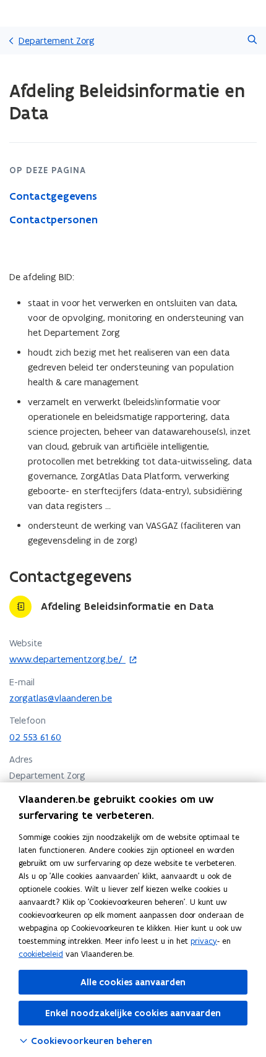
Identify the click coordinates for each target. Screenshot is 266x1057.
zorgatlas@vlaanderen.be (60, 698)
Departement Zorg (57, 40)
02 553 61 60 (35, 737)
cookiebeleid (41, 954)
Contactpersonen (53, 219)
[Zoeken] (252, 40)
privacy (204, 941)
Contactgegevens (53, 196)
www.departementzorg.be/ (67, 659)
